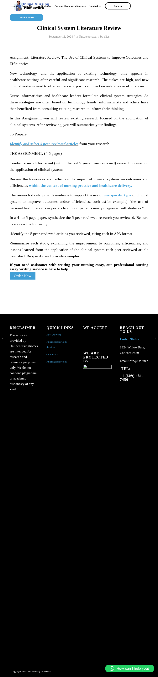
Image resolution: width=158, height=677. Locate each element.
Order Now (22, 276)
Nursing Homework (56, 361)
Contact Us (52, 354)
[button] (129, 668)
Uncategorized (88, 36)
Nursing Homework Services (56, 344)
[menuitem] (15, 6)
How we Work (53, 334)
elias (106, 36)
